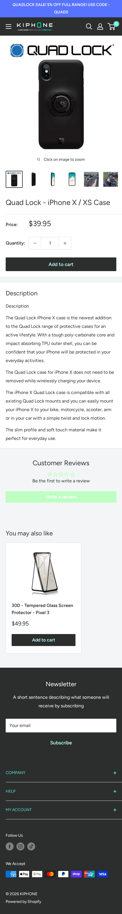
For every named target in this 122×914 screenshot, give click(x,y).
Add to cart (61, 264)
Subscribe (61, 743)
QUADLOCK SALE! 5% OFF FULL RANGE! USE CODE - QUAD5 (61, 8)
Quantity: (15, 243)
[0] (111, 26)
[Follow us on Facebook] (10, 846)
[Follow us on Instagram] (20, 846)
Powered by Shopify (23, 901)
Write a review (61, 496)
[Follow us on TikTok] (31, 846)
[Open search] (89, 26)
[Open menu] (8, 26)
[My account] (100, 26)
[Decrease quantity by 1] (35, 243)
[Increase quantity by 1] (65, 243)
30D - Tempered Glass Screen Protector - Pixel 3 (42, 609)
